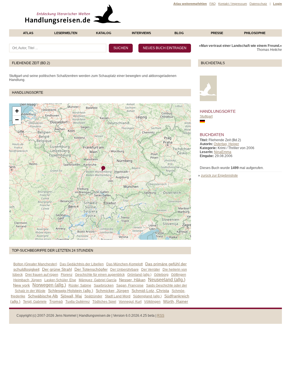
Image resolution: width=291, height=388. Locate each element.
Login (277, 3)
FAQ (212, 3)
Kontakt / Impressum (232, 3)
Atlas (28, 33)
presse (217, 33)
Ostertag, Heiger (226, 144)
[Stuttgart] (103, 168)
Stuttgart (206, 116)
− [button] (17, 119)
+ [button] (17, 110)
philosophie (254, 33)
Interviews (141, 33)
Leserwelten (65, 33)
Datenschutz (258, 3)
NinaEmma (222, 152)
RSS (160, 316)
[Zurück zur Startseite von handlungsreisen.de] (114, 27)
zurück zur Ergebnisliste (219, 176)
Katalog (103, 33)
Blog (179, 33)
